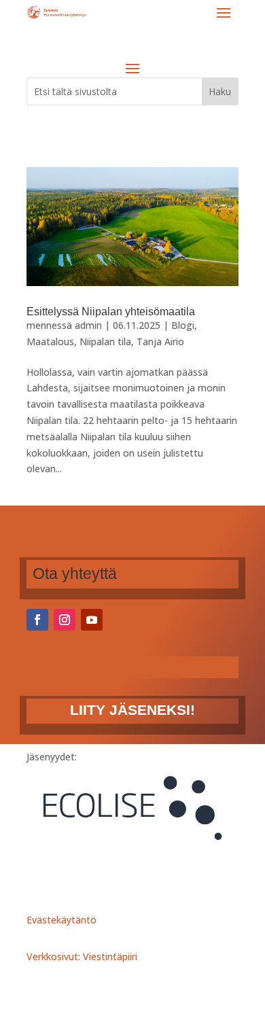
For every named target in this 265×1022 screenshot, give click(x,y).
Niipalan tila (105, 341)
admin (88, 325)
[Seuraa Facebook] (37, 620)
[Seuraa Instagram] (64, 620)
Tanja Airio (160, 341)
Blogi (182, 325)
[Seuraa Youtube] (92, 620)
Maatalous (50, 341)
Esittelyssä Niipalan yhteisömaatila (110, 311)
